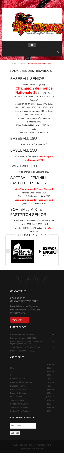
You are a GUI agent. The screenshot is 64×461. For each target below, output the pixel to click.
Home (13, 64)
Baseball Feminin (17, 386)
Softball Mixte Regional (20, 411)
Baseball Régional (18, 393)
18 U (12, 372)
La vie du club (16, 397)
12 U (12, 364)
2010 (44, 125)
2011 (49, 125)
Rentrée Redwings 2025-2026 (23, 338)
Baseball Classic (17, 379)
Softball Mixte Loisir (19, 404)
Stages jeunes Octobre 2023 (22, 351)
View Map (17, 320)
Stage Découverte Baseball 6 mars (25, 347)
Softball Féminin (17, 400)
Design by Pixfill (36, 449)
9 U (11, 375)
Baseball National (18, 390)
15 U (12, 368)
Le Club (22, 64)
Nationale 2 (35, 125)
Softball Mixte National (20, 408)
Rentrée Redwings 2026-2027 (23, 335)
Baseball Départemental (21, 382)
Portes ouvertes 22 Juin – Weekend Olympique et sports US (26, 343)
